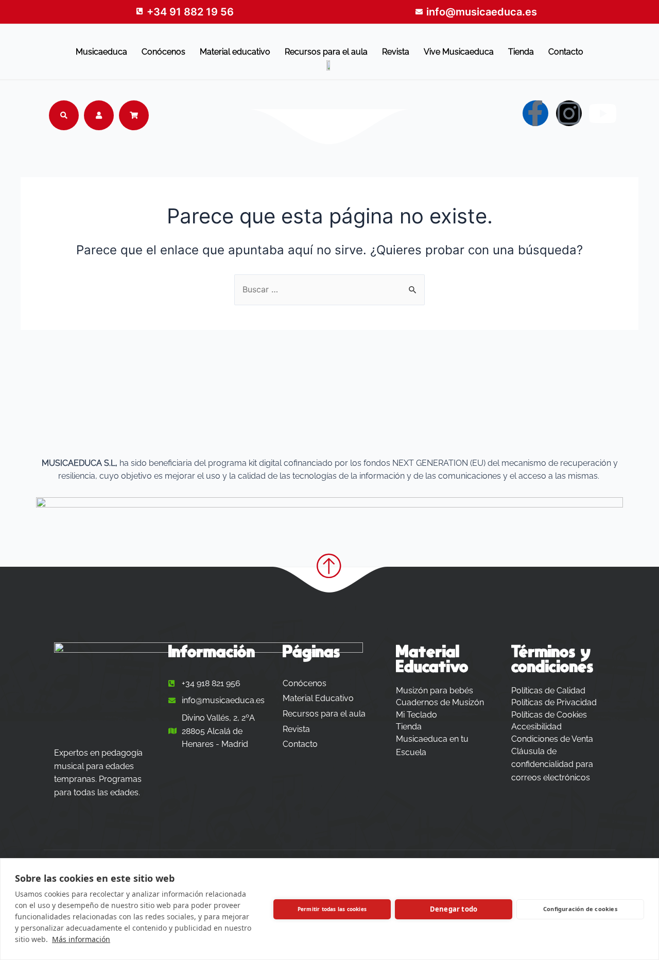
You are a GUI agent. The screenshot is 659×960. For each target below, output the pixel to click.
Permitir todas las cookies (332, 909)
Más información (81, 939)
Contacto (565, 52)
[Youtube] (602, 113)
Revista (395, 52)
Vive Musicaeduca (459, 52)
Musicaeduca (101, 52)
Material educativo (235, 52)
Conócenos (163, 52)
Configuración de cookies (580, 909)
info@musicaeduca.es (481, 12)
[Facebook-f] (535, 113)
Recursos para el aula (326, 52)
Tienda (521, 52)
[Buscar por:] (329, 289)
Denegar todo (453, 909)
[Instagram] (569, 113)
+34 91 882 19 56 (190, 12)
